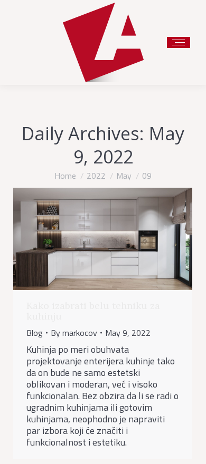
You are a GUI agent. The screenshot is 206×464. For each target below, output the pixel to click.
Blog (34, 332)
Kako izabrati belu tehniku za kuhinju (93, 310)
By (74, 333)
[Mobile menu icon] (178, 42)
